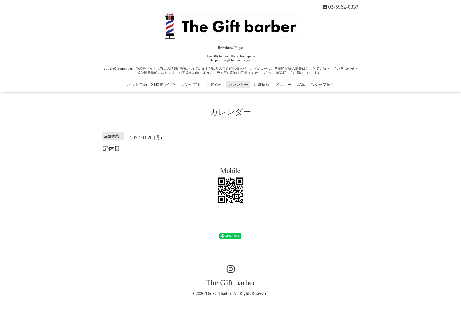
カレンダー (238, 84)
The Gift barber (230, 282)
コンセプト (191, 84)
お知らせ (214, 84)
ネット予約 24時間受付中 (151, 84)
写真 (301, 84)
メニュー (283, 84)
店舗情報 (262, 84)
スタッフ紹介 (323, 84)
